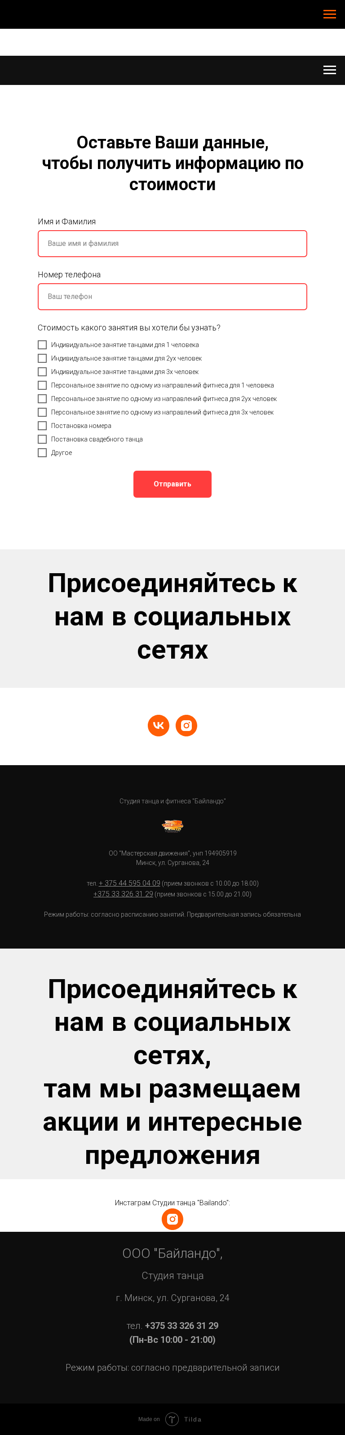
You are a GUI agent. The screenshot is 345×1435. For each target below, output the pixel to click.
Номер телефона (69, 274)
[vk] (158, 725)
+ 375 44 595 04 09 (129, 883)
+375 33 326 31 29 (123, 894)
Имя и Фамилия (67, 221)
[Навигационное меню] (329, 14)
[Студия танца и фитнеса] (172, 1219)
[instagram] (186, 725)
